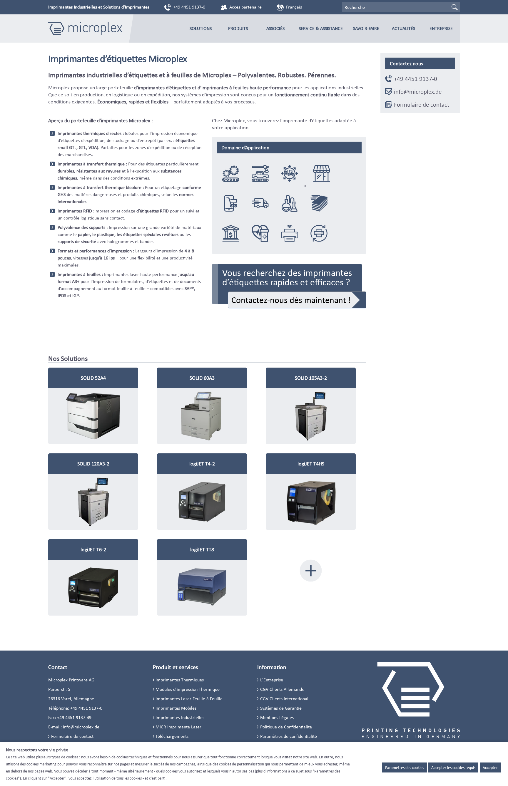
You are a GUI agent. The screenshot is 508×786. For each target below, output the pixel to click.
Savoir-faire (366, 28)
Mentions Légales (277, 717)
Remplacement (319, 233)
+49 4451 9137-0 (189, 7)
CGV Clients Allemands (282, 689)
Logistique (289, 173)
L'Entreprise (271, 680)
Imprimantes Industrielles (180, 717)
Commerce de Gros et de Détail (322, 173)
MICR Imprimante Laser (178, 727)
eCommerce (231, 203)
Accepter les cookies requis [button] (453, 767)
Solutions (201, 28)
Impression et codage (131, 211)
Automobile (260, 173)
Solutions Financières (231, 233)
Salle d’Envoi (319, 203)
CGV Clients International (284, 698)
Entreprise (441, 28)
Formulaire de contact (421, 104)
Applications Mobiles (289, 233)
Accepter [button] (490, 767)
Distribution (260, 203)
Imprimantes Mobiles (176, 708)
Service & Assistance (321, 28)
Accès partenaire (245, 7)
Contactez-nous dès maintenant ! (291, 299)
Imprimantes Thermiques (180, 680)
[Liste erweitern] (311, 570)
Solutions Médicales (260, 233)
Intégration (231, 173)
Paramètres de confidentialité (288, 736)
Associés (275, 28)
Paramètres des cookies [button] (404, 767)
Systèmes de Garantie (281, 708)
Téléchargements (172, 736)
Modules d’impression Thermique (188, 689)
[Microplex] (85, 28)
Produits (238, 28)
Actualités (403, 28)
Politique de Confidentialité (286, 727)
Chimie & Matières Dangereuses (289, 203)
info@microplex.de (418, 91)
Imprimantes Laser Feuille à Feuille (189, 698)
